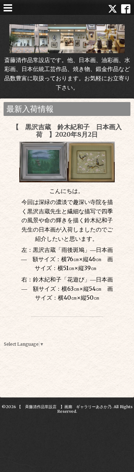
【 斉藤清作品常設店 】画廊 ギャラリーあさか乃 (64, 406)
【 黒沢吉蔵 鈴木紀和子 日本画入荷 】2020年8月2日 (67, 131)
